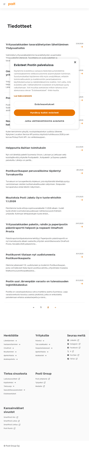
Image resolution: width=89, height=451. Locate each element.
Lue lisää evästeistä (23, 96)
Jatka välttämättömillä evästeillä (44, 121)
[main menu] (4, 4)
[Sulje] (75, 62)
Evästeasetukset (10, 394)
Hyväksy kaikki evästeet (44, 112)
